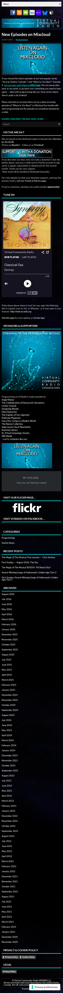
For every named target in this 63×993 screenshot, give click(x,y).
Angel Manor (8, 399)
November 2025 (10, 639)
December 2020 (10, 937)
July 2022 (6, 841)
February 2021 (9, 926)
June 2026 (7, 604)
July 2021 (6, 901)
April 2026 (7, 614)
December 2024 (10, 695)
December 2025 (10, 634)
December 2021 (10, 876)
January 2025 (8, 690)
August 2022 (8, 836)
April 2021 (7, 916)
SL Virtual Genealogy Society (16, 433)
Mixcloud (26, 118)
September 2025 (10, 649)
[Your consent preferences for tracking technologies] (44, 987)
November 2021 (10, 881)
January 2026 (8, 629)
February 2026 (9, 624)
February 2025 (9, 685)
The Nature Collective (12, 424)
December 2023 (10, 755)
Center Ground (9, 405)
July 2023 (6, 780)
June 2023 (7, 785)
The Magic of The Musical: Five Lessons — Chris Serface (28, 557)
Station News (8, 543)
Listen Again (15, 118)
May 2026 (7, 609)
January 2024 (8, 750)
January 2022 (8, 871)
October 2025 (8, 644)
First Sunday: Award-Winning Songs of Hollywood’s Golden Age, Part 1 (30, 578)
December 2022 (10, 816)
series (33, 118)
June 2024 (7, 725)
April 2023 (7, 795)
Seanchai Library (10, 430)
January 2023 (8, 811)
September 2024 (10, 710)
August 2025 (8, 654)
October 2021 (8, 886)
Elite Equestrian (9, 411)
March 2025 (8, 679)
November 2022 (10, 821)
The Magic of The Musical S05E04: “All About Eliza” (26, 567)
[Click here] (31, 361)
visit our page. (31, 180)
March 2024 (8, 740)
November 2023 (10, 760)
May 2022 (7, 851)
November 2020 (10, 942)
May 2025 (7, 669)
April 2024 (7, 735)
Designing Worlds (10, 408)
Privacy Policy (11, 957)
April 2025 (7, 674)
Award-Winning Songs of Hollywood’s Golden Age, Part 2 (29, 572)
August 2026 (8, 594)
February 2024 (9, 745)
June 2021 (7, 906)
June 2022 (7, 846)
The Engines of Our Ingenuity (16, 414)
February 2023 (9, 805)
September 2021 (10, 891)
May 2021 (7, 911)
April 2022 (7, 856)
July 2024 (6, 720)
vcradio (40, 118)
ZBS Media (7, 436)
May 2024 (7, 730)
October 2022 (8, 826)
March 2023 (8, 800)
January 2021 (8, 931)
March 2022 (8, 861)
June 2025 (7, 664)
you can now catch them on (22, 85)
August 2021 (8, 896)
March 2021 (8, 921)
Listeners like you (18, 439)
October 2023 (8, 765)
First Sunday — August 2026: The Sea (20, 562)
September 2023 (10, 770)
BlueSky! (16, 145)
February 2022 (9, 866)
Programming (22, 39)
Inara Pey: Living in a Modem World (19, 421)
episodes (5, 118)
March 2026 (8, 619)
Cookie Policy (28, 957)
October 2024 (8, 705)
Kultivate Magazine (11, 418)
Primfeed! (39, 145)
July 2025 (6, 659)
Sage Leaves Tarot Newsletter (16, 427)
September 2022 (10, 831)
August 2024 (8, 715)
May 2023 (7, 790)
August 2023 (8, 775)
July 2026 (6, 599)
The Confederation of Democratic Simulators (23, 402)
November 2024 (10, 700)
